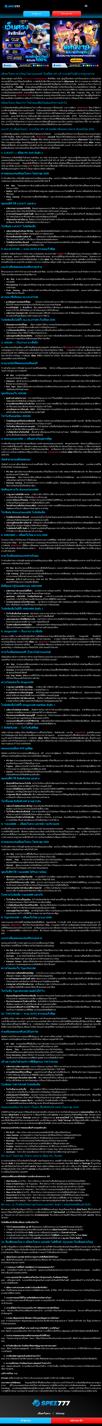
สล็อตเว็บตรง (28, 78)
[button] (86, 6)
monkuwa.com (40, 78)
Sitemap (60, 1413)
